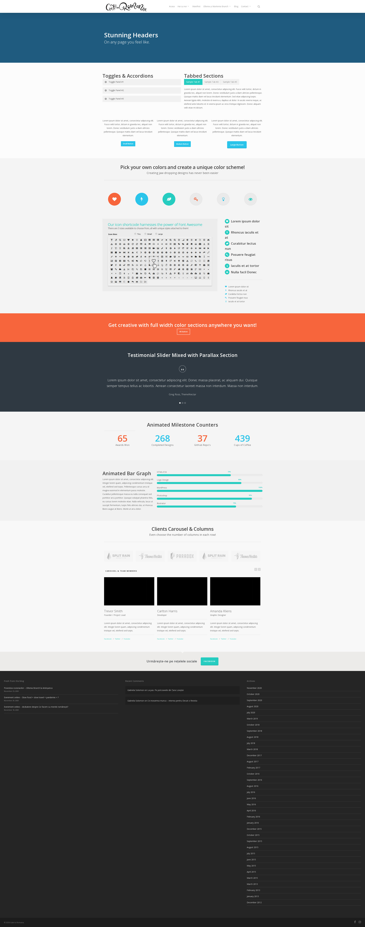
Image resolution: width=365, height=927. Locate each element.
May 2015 (251, 865)
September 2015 (254, 841)
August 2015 (252, 847)
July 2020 (251, 712)
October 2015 (253, 835)
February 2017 (253, 767)
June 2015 (251, 859)
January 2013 (253, 896)
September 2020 (254, 700)
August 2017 (252, 761)
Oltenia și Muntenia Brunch (215, 6)
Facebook (107, 639)
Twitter (117, 639)
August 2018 (252, 737)
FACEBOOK (209, 661)
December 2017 (254, 755)
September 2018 (254, 731)
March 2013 (252, 884)
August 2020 (252, 706)
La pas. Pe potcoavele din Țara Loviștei (166, 690)
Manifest (196, 6)
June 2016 (251, 798)
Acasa (172, 6)
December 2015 (254, 829)
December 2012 (254, 902)
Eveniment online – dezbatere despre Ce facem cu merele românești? (36, 706)
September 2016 (254, 780)
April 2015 (251, 871)
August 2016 (252, 786)
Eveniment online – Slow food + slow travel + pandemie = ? (31, 697)
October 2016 (253, 773)
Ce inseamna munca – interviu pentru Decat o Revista (172, 700)
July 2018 (251, 743)
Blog (236, 6)
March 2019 (252, 718)
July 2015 (251, 853)
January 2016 (253, 822)
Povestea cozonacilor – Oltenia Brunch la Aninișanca (28, 688)
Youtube (127, 639)
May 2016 (251, 804)
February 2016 (253, 816)
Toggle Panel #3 (116, 98)
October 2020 (253, 694)
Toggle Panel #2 (116, 90)
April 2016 (251, 810)
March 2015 (252, 878)
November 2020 (254, 688)
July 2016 (251, 792)
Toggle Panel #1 (116, 82)
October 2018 (253, 724)
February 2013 (253, 890)
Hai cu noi (182, 6)
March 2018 (252, 749)
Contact (244, 6)
